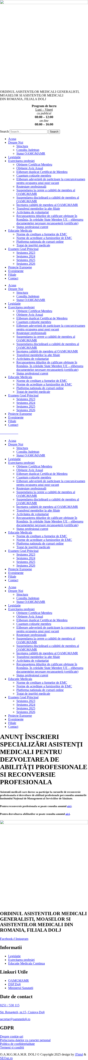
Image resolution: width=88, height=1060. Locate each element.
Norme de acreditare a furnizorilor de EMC (44, 238)
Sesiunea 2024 (25, 256)
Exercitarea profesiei (21, 161)
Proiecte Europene (20, 267)
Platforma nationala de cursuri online (40, 241)
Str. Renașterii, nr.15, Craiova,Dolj (22, 1012)
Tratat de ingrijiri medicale (33, 245)
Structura (22, 146)
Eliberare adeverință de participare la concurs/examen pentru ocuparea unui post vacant (50, 181)
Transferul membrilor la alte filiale (38, 208)
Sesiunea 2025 (25, 260)
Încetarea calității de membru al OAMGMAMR (47, 205)
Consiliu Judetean (27, 150)
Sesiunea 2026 (25, 263)
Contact (13, 278)
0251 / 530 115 (9, 1005)
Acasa (12, 139)
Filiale (12, 274)
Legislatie (14, 157)
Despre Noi (15, 142)
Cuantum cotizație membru (33, 175)
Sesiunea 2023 (25, 252)
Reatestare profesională (31, 186)
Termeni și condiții (12, 1047)
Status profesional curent (32, 227)
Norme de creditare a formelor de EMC (41, 234)
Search (4, 131)
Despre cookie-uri (11, 1036)
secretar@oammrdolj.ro (15, 1019)
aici (69, 806)
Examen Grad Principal (23, 249)
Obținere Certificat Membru (34, 164)
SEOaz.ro (6, 1058)
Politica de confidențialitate (17, 1044)
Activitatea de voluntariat (32, 212)
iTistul (79, 1054)
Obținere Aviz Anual (29, 168)
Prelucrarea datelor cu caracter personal (25, 1040)
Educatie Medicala (20, 230)
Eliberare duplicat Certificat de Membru (42, 172)
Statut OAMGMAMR (30, 153)
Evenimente (16, 271)
